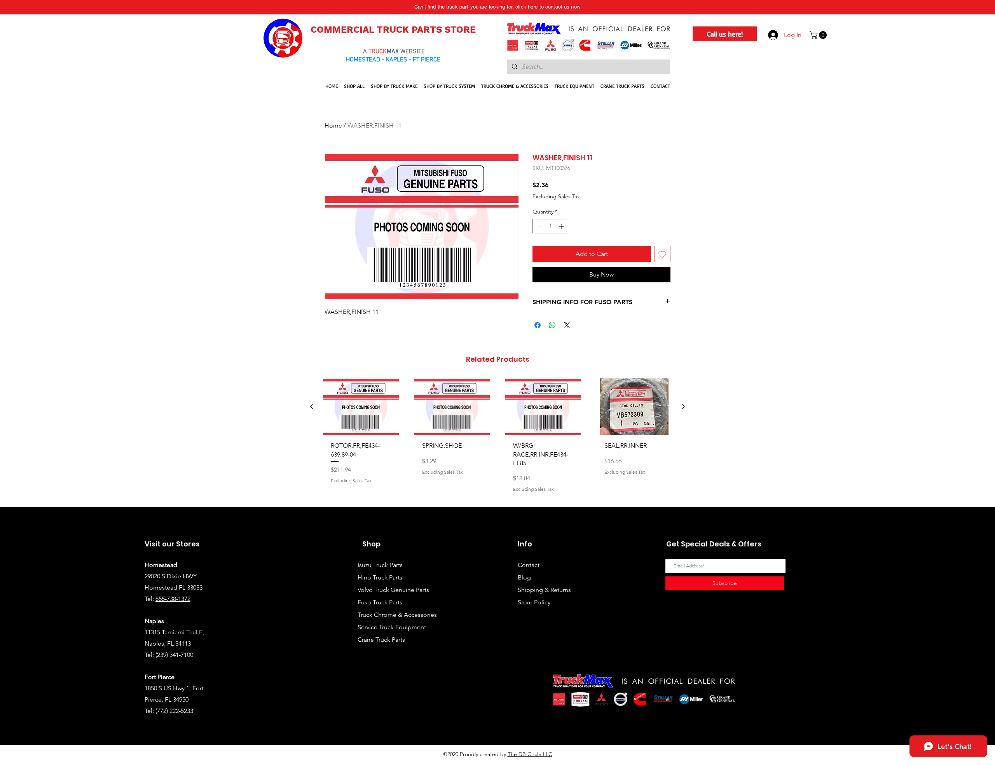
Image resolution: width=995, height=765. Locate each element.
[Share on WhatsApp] (552, 325)
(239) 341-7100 (174, 654)
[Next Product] (683, 406)
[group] (497, 439)
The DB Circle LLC (530, 754)
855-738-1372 (172, 598)
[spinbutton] (550, 226)
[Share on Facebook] (537, 325)
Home (333, 125)
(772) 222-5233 (174, 710)
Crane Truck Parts (381, 639)
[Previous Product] (311, 406)
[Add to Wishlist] (662, 254)
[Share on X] (567, 325)
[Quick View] (361, 406)
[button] (819, 35)
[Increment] (562, 226)
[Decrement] (538, 226)
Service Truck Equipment (392, 627)
